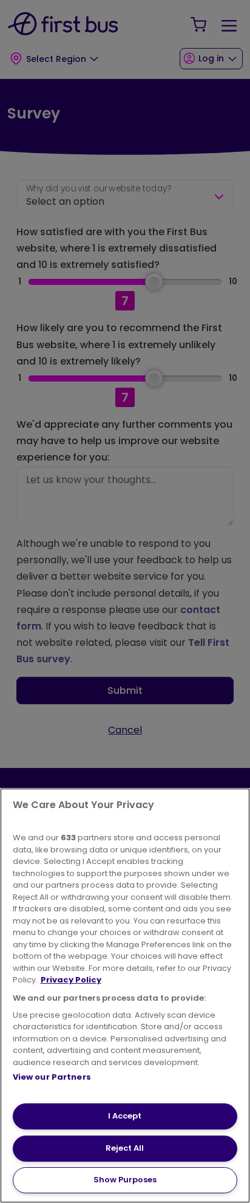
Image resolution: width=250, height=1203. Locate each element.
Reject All (125, 1148)
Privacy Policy (71, 979)
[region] (125, 995)
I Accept (124, 1116)
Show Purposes (125, 1179)
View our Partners (52, 1077)
